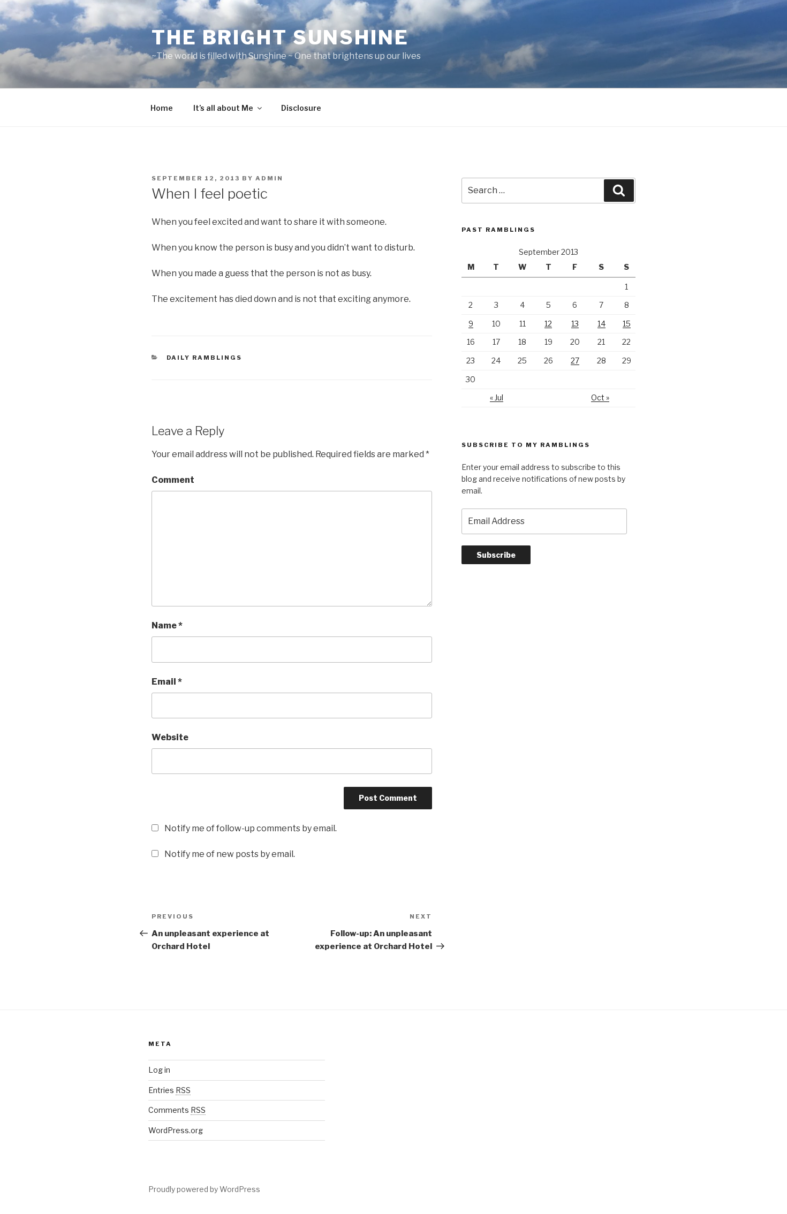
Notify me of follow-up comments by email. (250, 828)
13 (575, 323)
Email (167, 682)
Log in (159, 1069)
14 (601, 323)
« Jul (496, 397)
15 (627, 323)
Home (161, 107)
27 (575, 360)
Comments (177, 1109)
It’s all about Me (223, 107)
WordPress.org (175, 1130)
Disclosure (301, 107)
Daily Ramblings (205, 357)
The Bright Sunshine (280, 37)
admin (269, 178)
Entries (169, 1090)
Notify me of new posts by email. (229, 854)
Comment (173, 480)
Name (167, 625)
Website (170, 737)
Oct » (600, 397)
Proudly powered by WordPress (204, 1189)
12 (548, 323)
